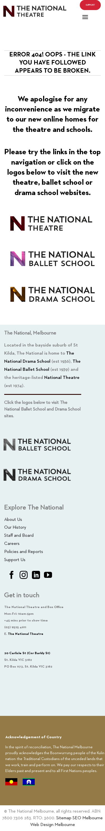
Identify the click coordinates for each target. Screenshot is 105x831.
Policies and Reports (23, 552)
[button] (85, 17)
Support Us (14, 560)
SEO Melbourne (88, 818)
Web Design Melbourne (52, 825)
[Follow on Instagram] (24, 575)
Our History (15, 527)
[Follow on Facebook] (12, 575)
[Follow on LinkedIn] (36, 575)
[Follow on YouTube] (48, 575)
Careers (12, 544)
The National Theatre (25, 634)
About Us (13, 519)
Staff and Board (19, 535)
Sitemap (63, 818)
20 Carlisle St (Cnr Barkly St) (27, 653)
